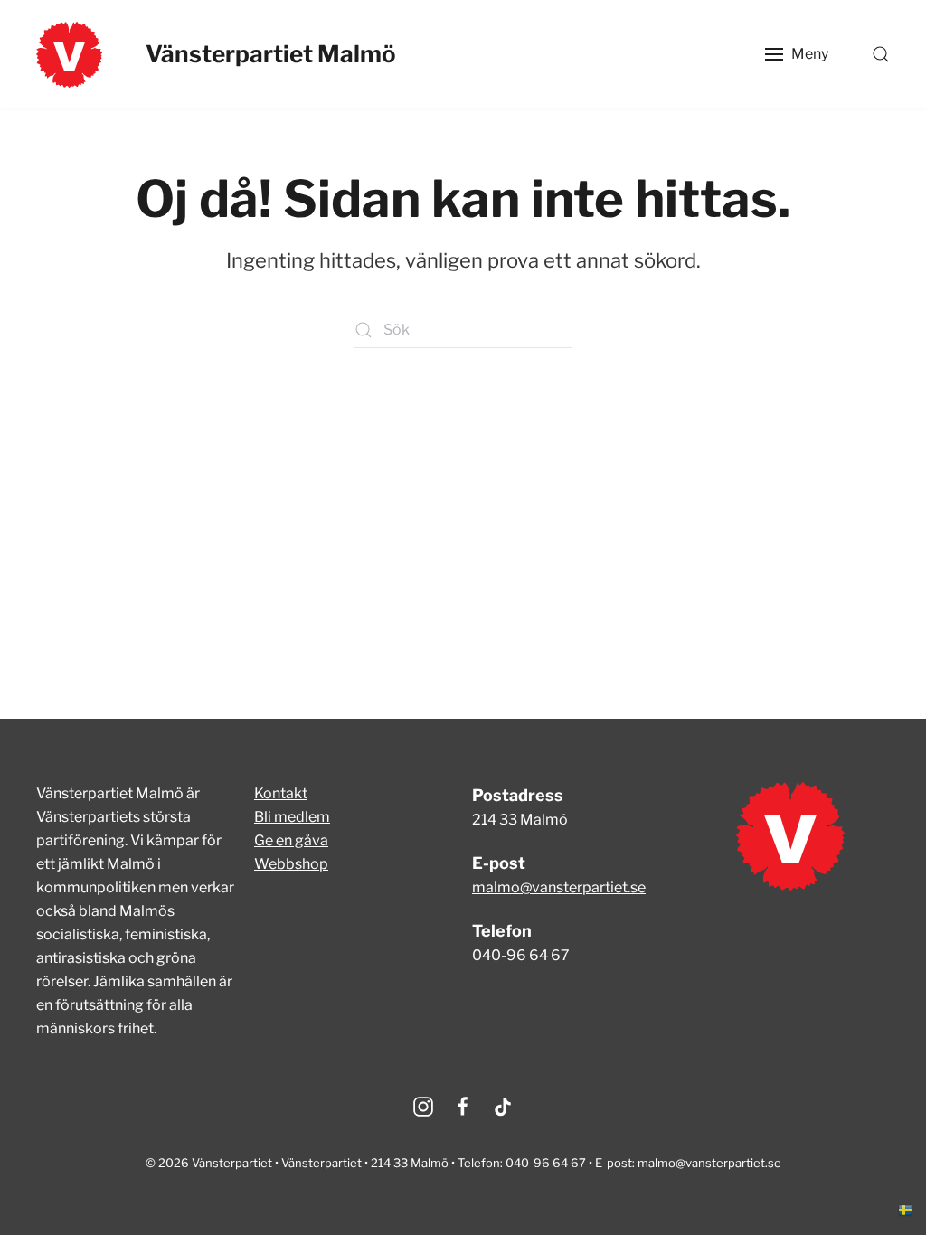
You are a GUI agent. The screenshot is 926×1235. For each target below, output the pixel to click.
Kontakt (280, 793)
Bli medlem (292, 816)
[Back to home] (69, 54)
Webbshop (291, 863)
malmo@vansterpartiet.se (559, 887)
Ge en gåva (291, 840)
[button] (796, 54)
